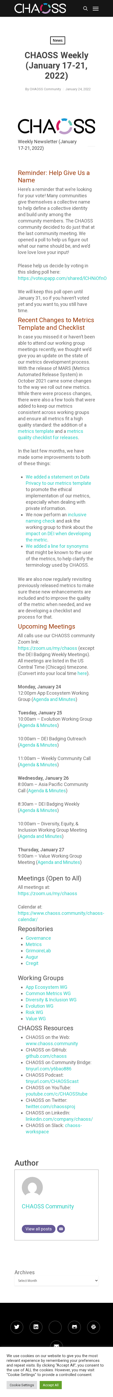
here (82, 673)
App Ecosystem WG (46, 987)
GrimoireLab (38, 950)
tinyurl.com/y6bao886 (48, 1068)
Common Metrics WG (48, 993)
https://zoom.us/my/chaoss (47, 648)
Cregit (32, 963)
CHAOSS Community (45, 89)
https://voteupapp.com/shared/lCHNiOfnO (62, 278)
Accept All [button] (51, 1385)
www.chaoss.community (52, 1043)
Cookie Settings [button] (22, 1385)
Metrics (34, 944)
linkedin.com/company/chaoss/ (59, 1119)
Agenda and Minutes (54, 699)
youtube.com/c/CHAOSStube (57, 1094)
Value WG (36, 1018)
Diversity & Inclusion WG (51, 999)
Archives (24, 1272)
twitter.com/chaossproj (50, 1106)
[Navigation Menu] (96, 8)
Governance (38, 938)
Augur (32, 957)
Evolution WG (39, 1006)
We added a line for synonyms (57, 546)
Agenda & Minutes (38, 725)
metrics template (36, 431)
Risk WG (34, 1012)
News (58, 40)
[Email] (61, 1229)
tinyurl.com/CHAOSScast (52, 1081)
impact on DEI (40, 533)
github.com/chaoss (46, 1056)
